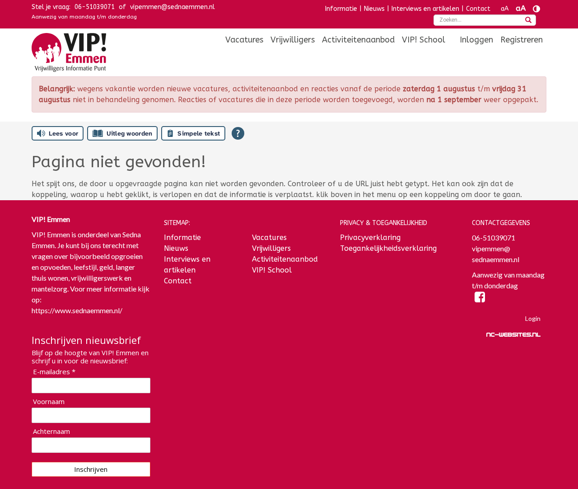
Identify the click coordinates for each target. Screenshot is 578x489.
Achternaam (51, 431)
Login (533, 318)
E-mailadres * (54, 371)
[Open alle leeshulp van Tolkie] (238, 133)
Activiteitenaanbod (358, 40)
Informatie (341, 9)
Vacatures (244, 40)
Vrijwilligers (292, 40)
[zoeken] (528, 20)
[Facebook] (480, 298)
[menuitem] (244, 40)
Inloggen (476, 40)
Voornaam (49, 401)
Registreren (521, 40)
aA (504, 9)
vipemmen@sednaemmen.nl (172, 7)
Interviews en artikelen (425, 9)
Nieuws (374, 9)
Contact (478, 9)
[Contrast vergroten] (536, 9)
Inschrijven (90, 469)
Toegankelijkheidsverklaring (388, 248)
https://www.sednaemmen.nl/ (77, 310)
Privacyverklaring (370, 237)
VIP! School (423, 40)
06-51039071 (95, 7)
